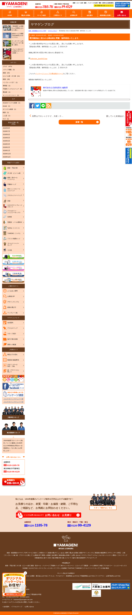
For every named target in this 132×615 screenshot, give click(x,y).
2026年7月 (6, 131)
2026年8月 (6, 128)
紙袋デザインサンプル (86, 553)
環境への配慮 (46, 555)
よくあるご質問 (63, 553)
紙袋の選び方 (52, 553)
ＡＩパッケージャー (9, 95)
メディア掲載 (7, 69)
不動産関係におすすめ (87, 576)
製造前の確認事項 (101, 553)
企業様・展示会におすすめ (38, 576)
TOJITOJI (71, 568)
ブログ (5, 66)
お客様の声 (37, 555)
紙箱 (4, 73)
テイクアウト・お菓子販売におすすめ (108, 576)
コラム (95, 555)
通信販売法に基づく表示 (43, 558)
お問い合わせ (76, 555)
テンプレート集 (10, 555)
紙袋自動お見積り (64, 555)
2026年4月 (6, 141)
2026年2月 (6, 147)
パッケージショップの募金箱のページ (49, 73)
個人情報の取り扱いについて (103, 5)
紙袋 (4, 79)
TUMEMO (78, 568)
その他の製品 (104, 568)
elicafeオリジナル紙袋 (10, 103)
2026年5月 (6, 137)
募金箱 (5, 92)
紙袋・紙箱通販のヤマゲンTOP (17, 553)
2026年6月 (6, 134)
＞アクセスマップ (16, 606)
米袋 (101, 565)
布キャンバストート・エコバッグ (71, 565)
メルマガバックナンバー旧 (13, 402)
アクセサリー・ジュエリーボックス (115, 565)
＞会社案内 (5, 606)
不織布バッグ (55, 565)
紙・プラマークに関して (24, 555)
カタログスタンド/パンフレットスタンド (42, 568)
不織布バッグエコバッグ (11, 89)
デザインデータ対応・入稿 (116, 553)
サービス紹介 (32, 553)
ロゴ (4, 119)
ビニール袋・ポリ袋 (9, 76)
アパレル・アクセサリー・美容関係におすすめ (64, 576)
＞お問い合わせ (29, 606)
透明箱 (5, 85)
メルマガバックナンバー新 (13, 399)
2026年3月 (6, 144)
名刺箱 (25, 568)
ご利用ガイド (42, 553)
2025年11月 (7, 157)
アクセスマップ (92, 558)
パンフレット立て (8, 82)
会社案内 (55, 555)
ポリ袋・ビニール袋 (23, 565)
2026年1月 (6, 150)
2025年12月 (7, 154)
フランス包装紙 (61, 568)
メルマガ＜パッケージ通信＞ (107, 555)
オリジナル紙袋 (8, 109)
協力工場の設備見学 (78, 558)
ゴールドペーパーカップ (91, 568)
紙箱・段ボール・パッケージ (40, 565)
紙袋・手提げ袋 (10, 565)
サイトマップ (122, 555)
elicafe (5, 106)
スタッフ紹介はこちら (103, 508)
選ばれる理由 (74, 553)
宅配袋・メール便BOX (91, 565)
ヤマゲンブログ (87, 555)
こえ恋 (5, 115)
